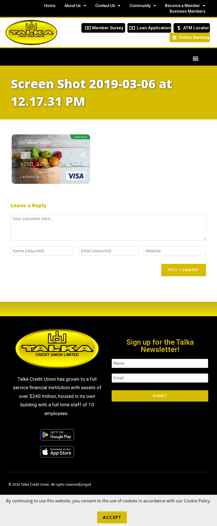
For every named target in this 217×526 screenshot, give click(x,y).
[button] (195, 58)
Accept (112, 517)
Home (49, 5)
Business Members (187, 11)
